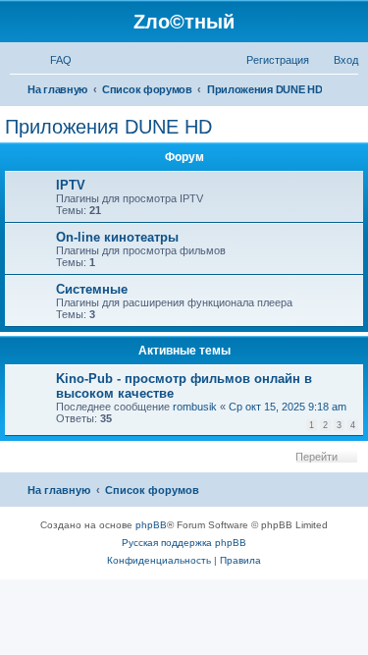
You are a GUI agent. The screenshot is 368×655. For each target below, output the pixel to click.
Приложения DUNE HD (108, 126)
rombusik (195, 406)
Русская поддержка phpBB (184, 542)
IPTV (70, 185)
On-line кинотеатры (117, 237)
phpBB (151, 524)
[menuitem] (52, 60)
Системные (92, 289)
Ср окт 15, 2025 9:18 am (287, 406)
